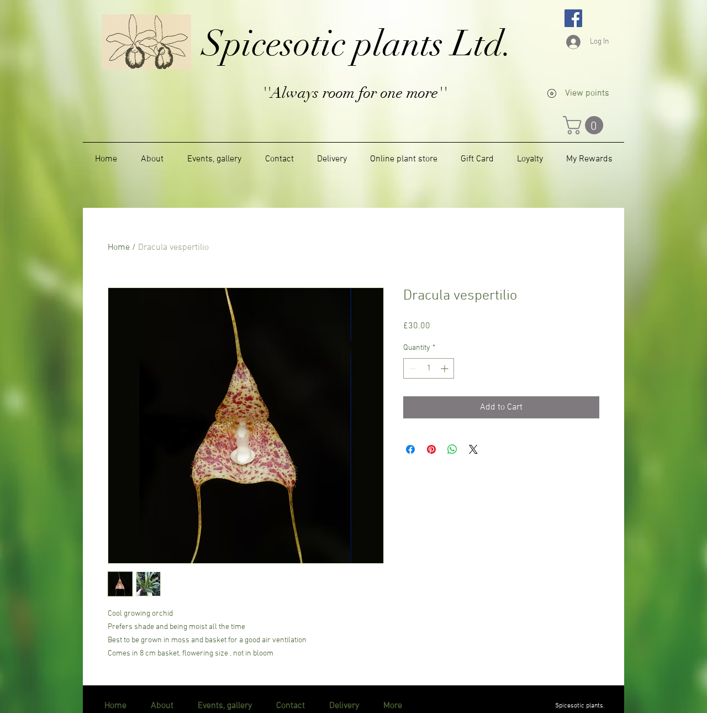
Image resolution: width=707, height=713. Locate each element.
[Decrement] (412, 368)
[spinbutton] (429, 368)
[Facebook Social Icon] (573, 18)
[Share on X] (473, 449)
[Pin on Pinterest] (431, 449)
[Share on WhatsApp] (452, 449)
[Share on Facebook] (410, 449)
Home (119, 247)
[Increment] (445, 368)
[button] (585, 125)
